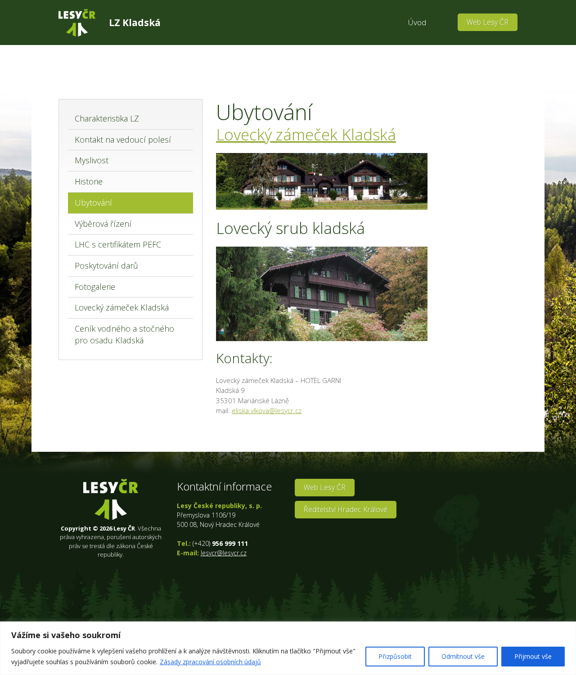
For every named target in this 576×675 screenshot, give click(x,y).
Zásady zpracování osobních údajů (210, 661)
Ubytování (93, 202)
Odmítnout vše (463, 656)
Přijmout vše (533, 656)
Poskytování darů (106, 265)
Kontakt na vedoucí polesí (123, 139)
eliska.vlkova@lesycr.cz (267, 410)
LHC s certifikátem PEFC (118, 244)
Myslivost (91, 160)
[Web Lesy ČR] (76, 22)
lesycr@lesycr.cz (224, 553)
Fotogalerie (95, 286)
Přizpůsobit (395, 656)
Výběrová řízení (103, 223)
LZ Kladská (135, 22)
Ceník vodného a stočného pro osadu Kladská (124, 334)
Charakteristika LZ (107, 118)
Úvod (417, 22)
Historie (89, 181)
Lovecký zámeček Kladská (122, 307)
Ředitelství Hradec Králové (345, 509)
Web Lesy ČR (487, 22)
